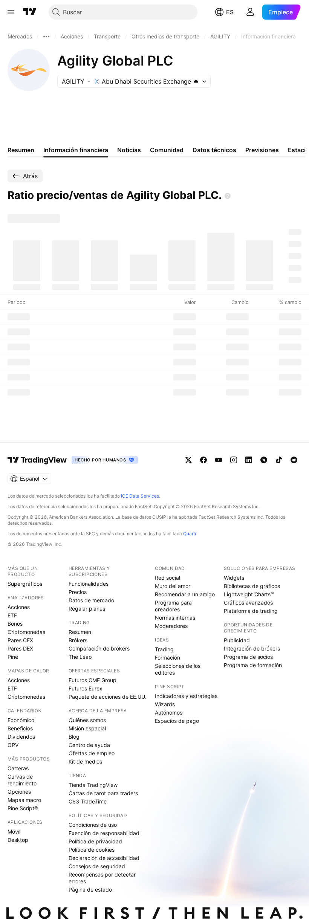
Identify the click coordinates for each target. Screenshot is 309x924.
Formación (167, 657)
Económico (21, 720)
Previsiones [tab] (262, 150)
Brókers (78, 640)
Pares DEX (20, 648)
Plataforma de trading (251, 611)
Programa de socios (248, 657)
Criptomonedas (26, 632)
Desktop (18, 840)
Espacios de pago (177, 721)
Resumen (80, 632)
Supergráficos (25, 583)
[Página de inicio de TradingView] (30, 12)
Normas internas (175, 617)
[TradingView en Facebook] (203, 460)
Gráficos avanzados (248, 602)
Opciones (19, 791)
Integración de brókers (252, 648)
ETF (12, 615)
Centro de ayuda (89, 745)
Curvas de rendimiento (22, 780)
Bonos (15, 623)
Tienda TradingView (93, 785)
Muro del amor (172, 586)
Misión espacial (87, 728)
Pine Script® (23, 808)
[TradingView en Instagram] (233, 460)
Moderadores (171, 626)
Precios (78, 592)
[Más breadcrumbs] (46, 36)
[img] (196, 81)
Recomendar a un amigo (185, 594)
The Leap (80, 657)
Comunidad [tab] (167, 150)
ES (230, 12)
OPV (13, 745)
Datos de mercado (91, 600)
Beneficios (20, 728)
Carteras (18, 768)
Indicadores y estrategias (186, 696)
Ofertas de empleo (92, 753)
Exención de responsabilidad (104, 833)
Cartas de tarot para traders (103, 793)
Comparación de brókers (99, 648)
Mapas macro (24, 800)
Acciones (19, 607)
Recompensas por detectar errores (102, 877)
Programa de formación (253, 665)
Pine (13, 657)
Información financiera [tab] (75, 150)
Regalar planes (87, 608)
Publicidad (237, 640)
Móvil (14, 831)
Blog (74, 736)
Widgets (234, 577)
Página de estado (90, 889)
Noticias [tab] (129, 150)
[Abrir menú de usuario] (250, 12)
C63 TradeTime (88, 801)
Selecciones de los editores (177, 669)
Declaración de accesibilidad (104, 858)
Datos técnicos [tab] (214, 150)
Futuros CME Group (92, 680)
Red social (167, 577)
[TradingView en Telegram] (264, 460)
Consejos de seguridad (97, 866)
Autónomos (168, 712)
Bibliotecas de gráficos (252, 586)
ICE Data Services (140, 496)
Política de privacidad (95, 841)
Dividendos (21, 736)
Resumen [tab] (21, 150)
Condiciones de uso (93, 825)
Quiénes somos (87, 720)
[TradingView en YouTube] (218, 460)
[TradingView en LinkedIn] (248, 460)
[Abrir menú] (10, 12)
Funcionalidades (89, 583)
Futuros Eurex (85, 688)
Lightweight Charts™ (249, 594)
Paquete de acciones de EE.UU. (108, 696)
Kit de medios (85, 761)
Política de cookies (92, 849)
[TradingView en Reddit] (294, 460)
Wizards (165, 704)
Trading (164, 649)
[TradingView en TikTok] (279, 460)
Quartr (189, 533)
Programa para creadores (173, 605)
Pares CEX (20, 640)
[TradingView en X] (188, 460)
